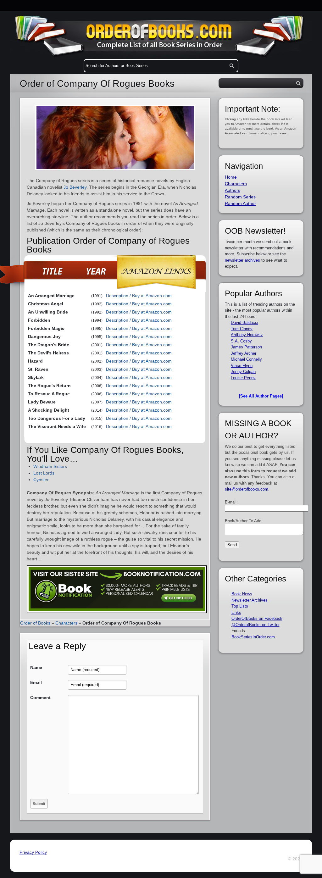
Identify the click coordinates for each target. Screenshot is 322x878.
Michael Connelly (246, 359)
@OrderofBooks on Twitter (255, 624)
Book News (241, 594)
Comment (40, 697)
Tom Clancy (242, 328)
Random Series (240, 196)
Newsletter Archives (249, 600)
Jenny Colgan (243, 371)
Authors (232, 190)
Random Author (240, 203)
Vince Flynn (242, 365)
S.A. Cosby (241, 341)
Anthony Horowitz (247, 334)
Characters (66, 622)
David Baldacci (244, 322)
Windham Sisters (50, 466)
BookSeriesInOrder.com (253, 637)
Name (36, 667)
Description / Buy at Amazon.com (139, 295)
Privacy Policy (33, 852)
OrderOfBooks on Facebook (256, 618)
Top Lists (239, 606)
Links (236, 612)
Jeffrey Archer (243, 353)
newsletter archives (242, 260)
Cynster (41, 479)
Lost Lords (43, 472)
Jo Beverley (75, 187)
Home (231, 177)
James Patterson (246, 347)
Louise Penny (243, 377)
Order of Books (35, 622)
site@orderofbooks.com (246, 489)
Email (36, 682)
